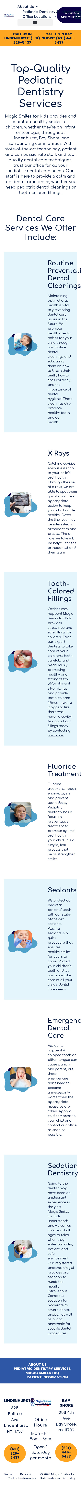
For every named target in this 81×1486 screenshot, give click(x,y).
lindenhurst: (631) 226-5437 (22, 38)
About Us (25, 7)
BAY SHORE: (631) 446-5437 (59, 38)
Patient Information (47, 1377)
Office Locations (37, 17)
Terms (8, 1474)
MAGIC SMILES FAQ (42, 1373)
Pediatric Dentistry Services (46, 12)
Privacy (25, 1474)
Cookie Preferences (22, 1478)
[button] (35, 22)
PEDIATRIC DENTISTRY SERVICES (42, 1368)
